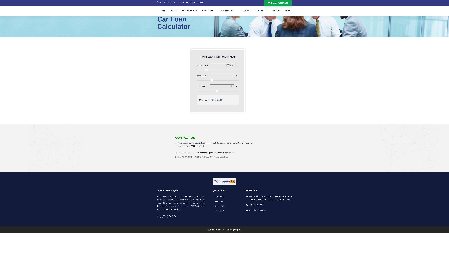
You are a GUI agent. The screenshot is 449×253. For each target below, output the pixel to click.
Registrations (208, 11)
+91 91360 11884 (167, 2)
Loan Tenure (202, 86)
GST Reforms (220, 206)
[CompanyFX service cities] (174, 216)
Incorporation (188, 11)
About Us (219, 201)
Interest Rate (202, 76)
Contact (276, 11)
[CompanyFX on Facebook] (159, 216)
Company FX (238, 230)
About (173, 11)
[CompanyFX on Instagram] (169, 216)
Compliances (227, 11)
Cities (287, 11)
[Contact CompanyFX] (164, 216)
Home (163, 11)
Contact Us (219, 211)
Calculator (259, 11)
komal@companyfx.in (194, 2)
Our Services (220, 196)
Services (244, 11)
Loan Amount (202, 65)
